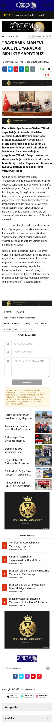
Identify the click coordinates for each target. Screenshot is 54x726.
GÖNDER (27, 382)
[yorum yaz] (32, 69)
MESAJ (27, 323)
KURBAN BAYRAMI (12, 323)
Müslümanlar (40, 323)
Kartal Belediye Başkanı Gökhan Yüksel (19, 318)
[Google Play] (27, 696)
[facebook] (4, 69)
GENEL (15, 36)
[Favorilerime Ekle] (49, 69)
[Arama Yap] (50, 5)
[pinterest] (21, 69)
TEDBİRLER (27, 329)
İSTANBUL (20, 312)
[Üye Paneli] (45, 5)
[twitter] (10, 69)
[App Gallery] (41, 696)
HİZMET (7, 312)
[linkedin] (15, 69)
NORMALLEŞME (10, 329)
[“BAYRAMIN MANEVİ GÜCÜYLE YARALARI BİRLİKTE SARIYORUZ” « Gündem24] (26, 5)
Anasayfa (6, 36)
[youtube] (33, 676)
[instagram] (27, 676)
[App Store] (12, 696)
